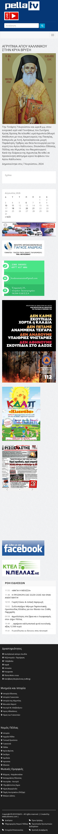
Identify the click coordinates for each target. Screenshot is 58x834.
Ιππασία (8, 668)
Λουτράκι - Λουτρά (11, 781)
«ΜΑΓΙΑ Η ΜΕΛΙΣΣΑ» (21, 590)
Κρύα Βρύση (8, 751)
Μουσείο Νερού (9, 704)
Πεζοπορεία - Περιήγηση (14, 657)
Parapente (9, 672)
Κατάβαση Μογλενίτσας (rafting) (17, 679)
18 (13, 208)
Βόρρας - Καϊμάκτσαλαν (13, 774)
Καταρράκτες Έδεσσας (12, 778)
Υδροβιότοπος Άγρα (11, 785)
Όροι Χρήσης (37, 820)
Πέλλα (5, 747)
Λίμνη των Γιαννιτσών (11, 715)
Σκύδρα (6, 754)
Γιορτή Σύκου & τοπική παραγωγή (27, 602)
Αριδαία (6, 758)
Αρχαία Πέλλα (8, 736)
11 (13, 205)
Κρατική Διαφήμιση (40, 830)
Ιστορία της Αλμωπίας (12, 700)
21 (33, 208)
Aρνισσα (6, 761)
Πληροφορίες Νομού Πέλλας (16, 824)
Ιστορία (6, 733)
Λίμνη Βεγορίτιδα (10, 789)
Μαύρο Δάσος (9, 796)
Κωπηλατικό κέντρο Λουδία (16, 654)
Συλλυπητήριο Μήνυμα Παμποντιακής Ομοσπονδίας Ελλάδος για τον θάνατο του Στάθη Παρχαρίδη (28, 609)
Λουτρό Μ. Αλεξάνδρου (12, 708)
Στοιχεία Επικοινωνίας (14, 830)
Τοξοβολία (9, 661)
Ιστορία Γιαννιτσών (11, 697)
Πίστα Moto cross (12, 675)
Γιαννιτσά (7, 744)
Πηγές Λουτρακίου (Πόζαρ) (14, 792)
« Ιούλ (8, 216)
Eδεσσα (6, 765)
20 (27, 208)
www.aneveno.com (9, 816)
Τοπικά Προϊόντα (10, 740)
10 (6, 205)
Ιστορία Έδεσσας (10, 693)
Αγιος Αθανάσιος (10, 711)
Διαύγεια (8, 820)
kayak (7, 664)
